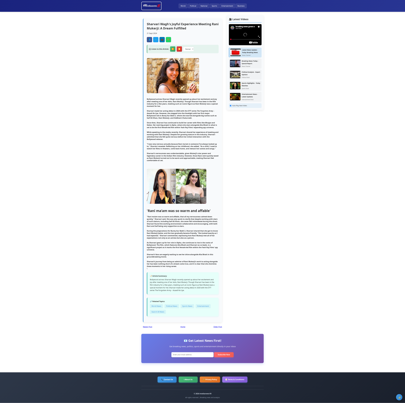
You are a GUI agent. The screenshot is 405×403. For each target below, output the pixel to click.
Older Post (217, 327)
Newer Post (147, 327)
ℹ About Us (188, 379)
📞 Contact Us (167, 379)
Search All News (158, 312)
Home (182, 327)
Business (241, 6)
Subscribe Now (224, 355)
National (204, 6)
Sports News (187, 306)
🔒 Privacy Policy (210, 379)
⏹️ (179, 49)
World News (156, 306)
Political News (171, 306)
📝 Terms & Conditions (234, 379)
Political (193, 6)
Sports (214, 6)
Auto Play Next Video (239, 106)
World (183, 6)
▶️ (173, 49)
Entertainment (227, 6)
